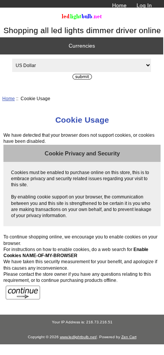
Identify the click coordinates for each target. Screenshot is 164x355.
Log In (144, 5)
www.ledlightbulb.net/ (78, 337)
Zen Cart (129, 337)
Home (119, 5)
